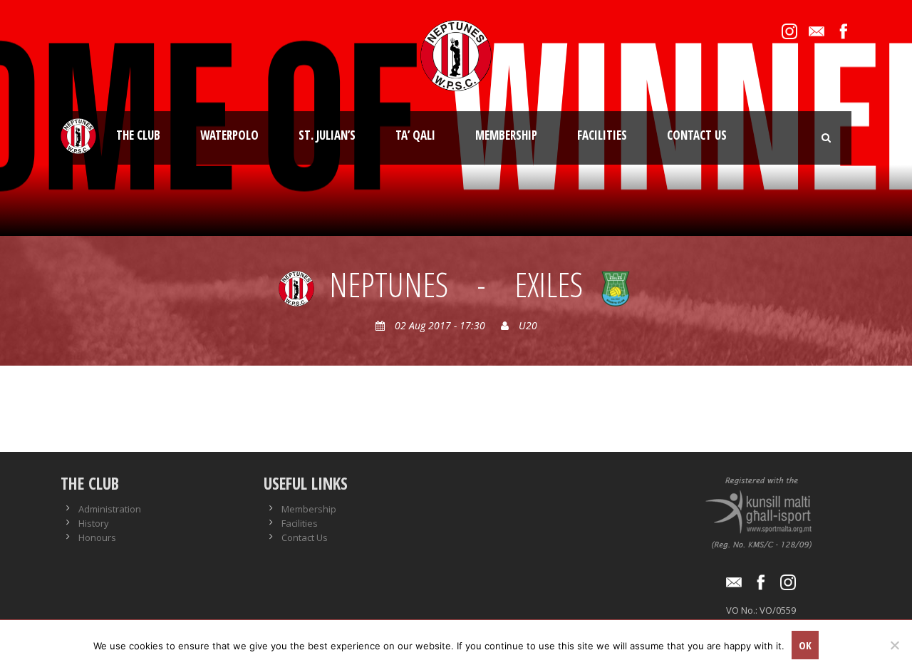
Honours (97, 537)
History (93, 523)
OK (805, 645)
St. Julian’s (327, 135)
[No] (894, 645)
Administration (109, 508)
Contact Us (697, 135)
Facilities (602, 135)
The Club (138, 135)
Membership (506, 135)
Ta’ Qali (415, 135)
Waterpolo (229, 135)
